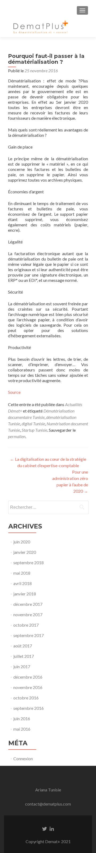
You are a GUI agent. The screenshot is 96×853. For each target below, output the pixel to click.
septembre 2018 (28, 562)
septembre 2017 (28, 635)
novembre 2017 (27, 614)
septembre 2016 (28, 708)
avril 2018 (22, 583)
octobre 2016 (26, 697)
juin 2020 (21, 541)
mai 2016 (21, 728)
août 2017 (22, 645)
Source (14, 392)
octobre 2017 (26, 624)
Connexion (23, 758)
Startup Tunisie (34, 429)
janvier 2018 (24, 593)
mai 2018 (21, 572)
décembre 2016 (27, 676)
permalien (16, 436)
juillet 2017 (23, 656)
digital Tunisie (33, 423)
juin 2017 (21, 666)
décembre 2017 (27, 604)
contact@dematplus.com (48, 803)
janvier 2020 (24, 552)
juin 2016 (21, 718)
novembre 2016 (27, 687)
